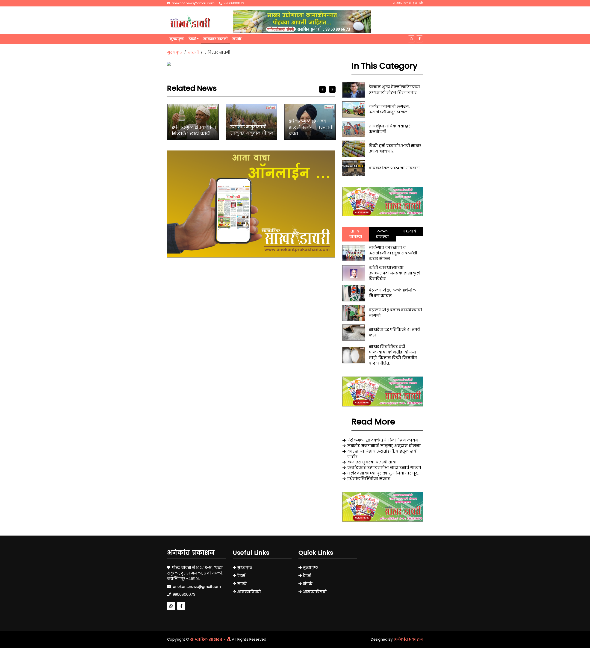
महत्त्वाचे (409, 231)
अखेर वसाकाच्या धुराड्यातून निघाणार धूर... (383, 473)
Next (332, 89)
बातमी (193, 52)
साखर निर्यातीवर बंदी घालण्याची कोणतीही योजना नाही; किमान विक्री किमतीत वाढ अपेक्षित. (393, 355)
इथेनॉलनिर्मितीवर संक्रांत (368, 478)
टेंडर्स (192, 38)
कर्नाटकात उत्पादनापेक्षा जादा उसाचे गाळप (384, 467)
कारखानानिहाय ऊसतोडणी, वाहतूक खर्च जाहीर (381, 454)
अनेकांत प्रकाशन (408, 639)
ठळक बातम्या (382, 234)
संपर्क (419, 2)
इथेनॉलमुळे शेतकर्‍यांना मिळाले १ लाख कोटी (194, 130)
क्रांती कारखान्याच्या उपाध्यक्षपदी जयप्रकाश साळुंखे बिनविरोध (394, 273)
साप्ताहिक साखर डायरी (210, 639)
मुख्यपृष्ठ (176, 38)
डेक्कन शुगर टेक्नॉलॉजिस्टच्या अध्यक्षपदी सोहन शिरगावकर (394, 89)
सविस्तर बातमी (215, 38)
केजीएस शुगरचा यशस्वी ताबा (372, 462)
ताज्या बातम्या (355, 234)
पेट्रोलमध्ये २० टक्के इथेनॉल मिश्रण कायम (382, 440)
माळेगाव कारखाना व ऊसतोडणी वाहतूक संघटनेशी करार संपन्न (393, 253)
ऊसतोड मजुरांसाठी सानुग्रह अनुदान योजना (252, 130)
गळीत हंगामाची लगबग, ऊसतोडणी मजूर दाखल (389, 109)
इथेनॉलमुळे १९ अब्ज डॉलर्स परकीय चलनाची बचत (311, 127)
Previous (322, 89)
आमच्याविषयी (402, 2)
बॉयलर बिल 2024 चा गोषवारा (394, 168)
